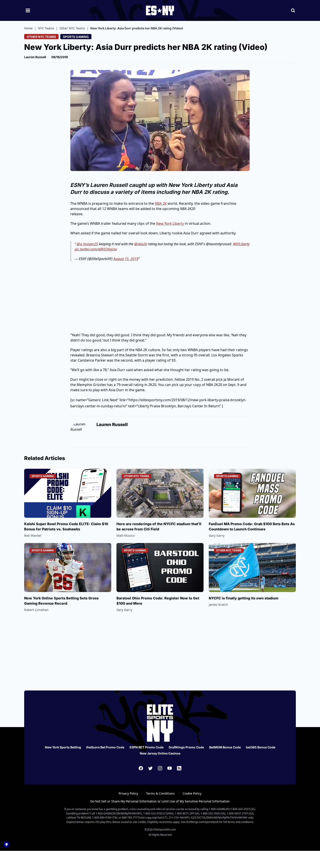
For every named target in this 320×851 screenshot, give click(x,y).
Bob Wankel (32, 535)
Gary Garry (216, 535)
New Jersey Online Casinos (160, 753)
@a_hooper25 (87, 244)
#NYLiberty (241, 244)
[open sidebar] (28, 10)
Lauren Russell (35, 57)
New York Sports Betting (63, 747)
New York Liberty (170, 223)
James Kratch (218, 604)
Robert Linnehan (36, 610)
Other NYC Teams (72, 28)
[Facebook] (141, 768)
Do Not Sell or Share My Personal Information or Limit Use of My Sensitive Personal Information (160, 801)
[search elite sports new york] (293, 10)
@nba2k (140, 244)
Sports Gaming (76, 37)
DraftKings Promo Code (186, 747)
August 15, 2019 (125, 258)
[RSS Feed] (179, 768)
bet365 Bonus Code (260, 747)
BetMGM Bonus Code (225, 747)
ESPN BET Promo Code (146, 747)
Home (28, 28)
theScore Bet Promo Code (105, 747)
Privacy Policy (128, 793)
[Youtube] (169, 768)
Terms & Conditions (160, 793)
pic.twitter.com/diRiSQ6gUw (96, 249)
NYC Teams (46, 28)
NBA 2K (161, 203)
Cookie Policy (192, 793)
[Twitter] (150, 768)
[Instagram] (160, 768)
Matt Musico (125, 535)
